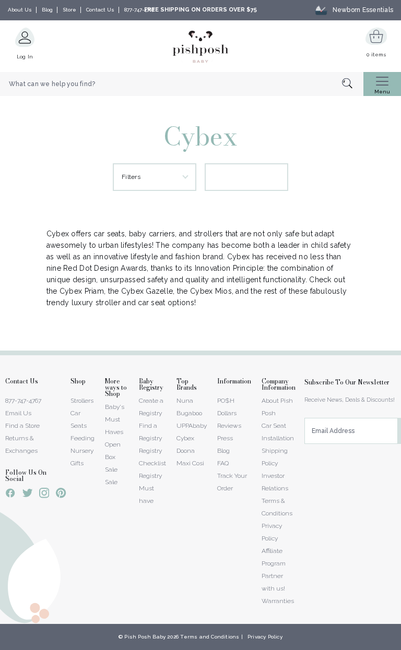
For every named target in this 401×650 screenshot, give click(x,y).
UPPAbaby (191, 425)
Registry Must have (150, 488)
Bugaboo (189, 413)
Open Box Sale (113, 457)
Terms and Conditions (209, 637)
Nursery (81, 450)
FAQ (223, 463)
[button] (400, 644)
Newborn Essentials (363, 10)
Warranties (278, 601)
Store (69, 10)
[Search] (352, 84)
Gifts (77, 463)
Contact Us (100, 10)
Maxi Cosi (190, 463)
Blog (47, 10)
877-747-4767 (139, 10)
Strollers (81, 400)
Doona (185, 450)
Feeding (82, 438)
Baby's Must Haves (114, 419)
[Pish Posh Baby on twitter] (27, 495)
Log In (25, 56)
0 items (376, 54)
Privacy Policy (264, 637)
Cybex (185, 438)
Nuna (184, 400)
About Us (20, 10)
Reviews (229, 425)
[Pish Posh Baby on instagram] (44, 494)
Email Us (18, 413)
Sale (111, 482)
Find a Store (22, 425)
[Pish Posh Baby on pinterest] (61, 494)
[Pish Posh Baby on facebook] (10, 494)
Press (225, 438)
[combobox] (181, 84)
